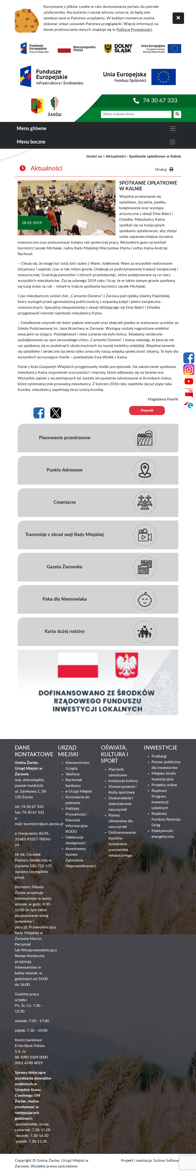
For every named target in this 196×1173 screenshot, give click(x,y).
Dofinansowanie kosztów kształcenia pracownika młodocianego (122, 844)
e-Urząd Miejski (78, 791)
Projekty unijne (164, 785)
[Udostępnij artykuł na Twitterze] (56, 413)
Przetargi (159, 756)
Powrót (147, 410)
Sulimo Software (167, 1160)
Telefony (72, 774)
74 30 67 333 (160, 101)
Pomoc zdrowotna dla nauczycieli (121, 821)
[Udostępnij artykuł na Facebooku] (39, 413)
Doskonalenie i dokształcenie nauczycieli (121, 803)
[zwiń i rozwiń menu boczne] (172, 142)
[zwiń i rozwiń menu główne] (172, 128)
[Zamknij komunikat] (178, 18)
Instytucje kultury (123, 781)
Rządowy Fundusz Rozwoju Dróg (166, 819)
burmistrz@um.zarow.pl (43, 824)
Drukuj (162, 169)
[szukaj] (177, 114)
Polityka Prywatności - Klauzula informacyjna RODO (77, 820)
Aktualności (116, 156)
